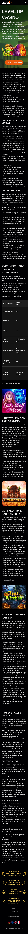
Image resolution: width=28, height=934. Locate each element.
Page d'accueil (14, 908)
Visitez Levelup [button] (13, 62)
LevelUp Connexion (14, 911)
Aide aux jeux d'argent (13, 916)
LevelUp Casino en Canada (14, 928)
